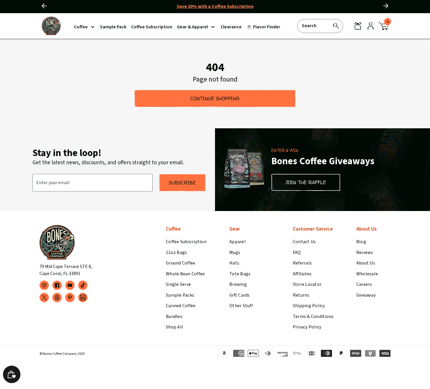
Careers (364, 284)
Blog (361, 241)
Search (309, 25)
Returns (301, 295)
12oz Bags (176, 252)
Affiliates (302, 274)
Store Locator (307, 284)
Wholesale (367, 274)
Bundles (174, 316)
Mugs (234, 252)
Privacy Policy (307, 327)
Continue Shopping (215, 98)
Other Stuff (241, 305)
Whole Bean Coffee (185, 274)
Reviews (364, 252)
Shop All (174, 327)
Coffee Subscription (186, 241)
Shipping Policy (309, 305)
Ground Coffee (180, 263)
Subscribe (182, 182)
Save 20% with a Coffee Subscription (215, 6)
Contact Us (304, 241)
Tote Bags (239, 274)
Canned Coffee (180, 305)
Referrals (302, 263)
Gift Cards (239, 295)
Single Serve (178, 284)
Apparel (237, 241)
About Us (365, 263)
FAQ (297, 252)
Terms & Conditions (313, 316)
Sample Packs (180, 295)
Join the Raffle (305, 182)
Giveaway (366, 295)
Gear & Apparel (192, 27)
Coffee (81, 27)
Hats (234, 263)
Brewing (238, 284)
